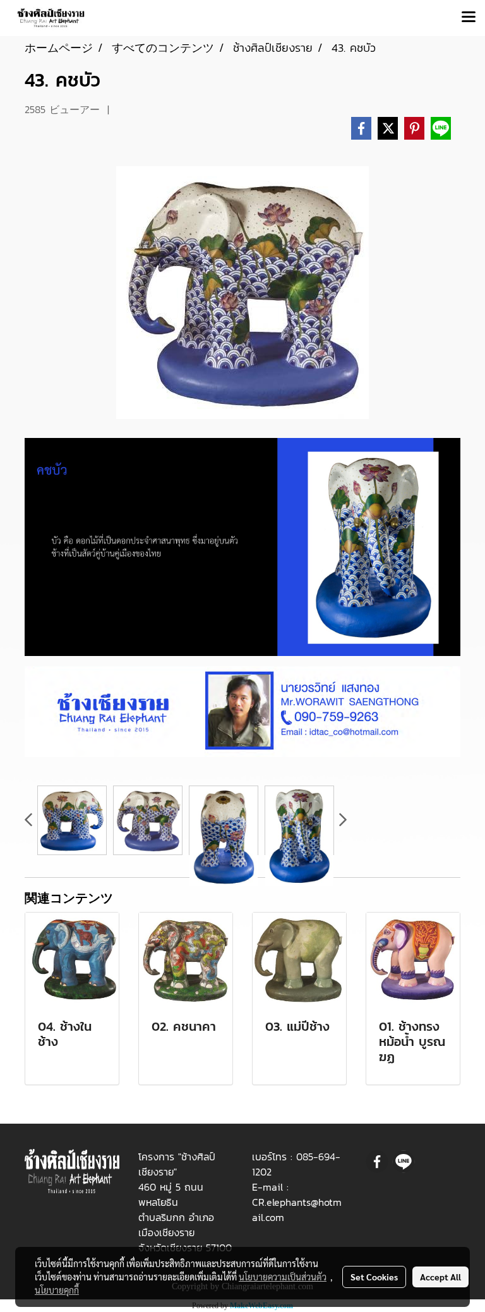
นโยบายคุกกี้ (57, 1290)
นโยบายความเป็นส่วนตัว (282, 1276)
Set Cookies (374, 1276)
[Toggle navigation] (468, 18)
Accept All (440, 1276)
